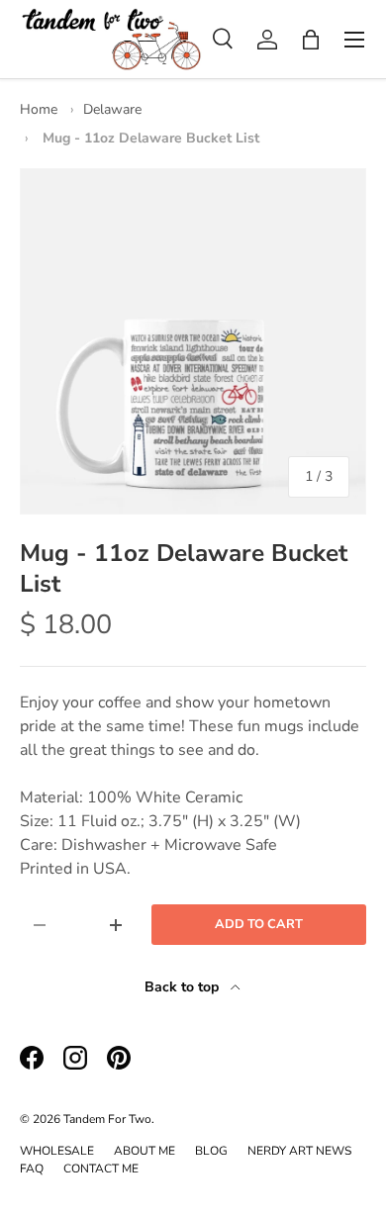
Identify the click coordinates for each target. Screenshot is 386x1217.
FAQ (32, 1168)
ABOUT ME (144, 1151)
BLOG (211, 1151)
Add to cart (259, 924)
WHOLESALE (57, 1151)
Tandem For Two (107, 1119)
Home (38, 109)
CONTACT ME (101, 1168)
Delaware (112, 109)
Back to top (184, 987)
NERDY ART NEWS (299, 1151)
